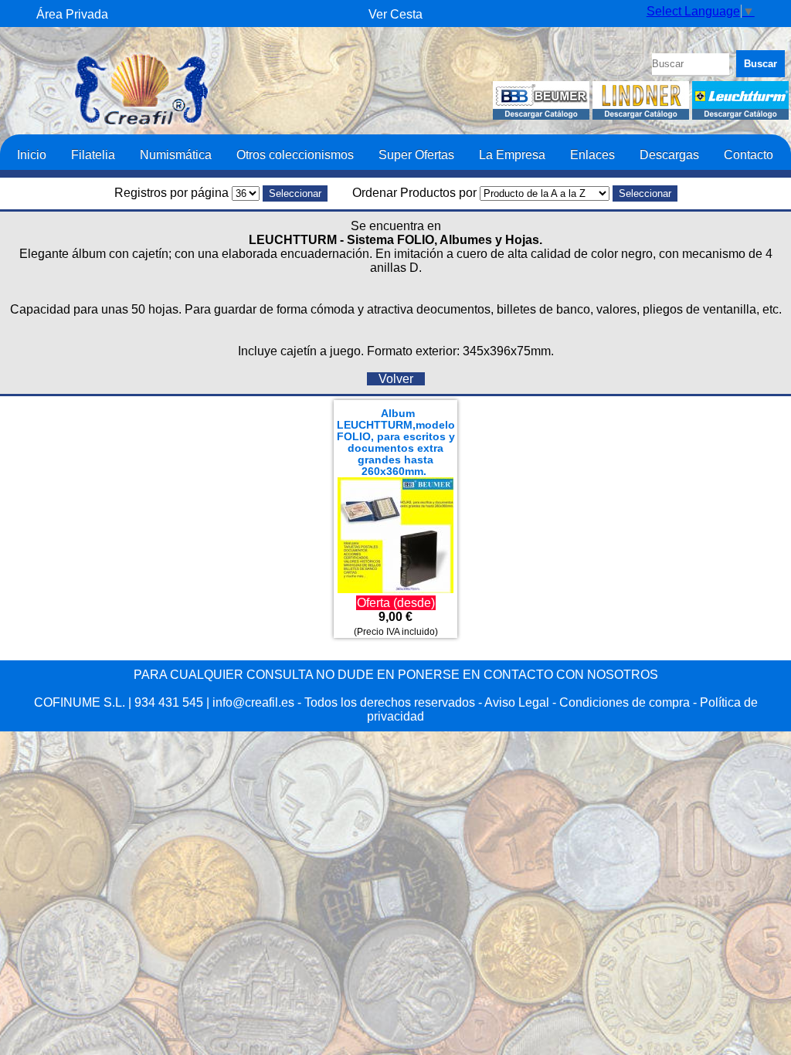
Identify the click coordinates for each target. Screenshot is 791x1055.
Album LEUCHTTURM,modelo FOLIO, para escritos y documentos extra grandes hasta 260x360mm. (396, 442)
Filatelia (93, 154)
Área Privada (72, 14)
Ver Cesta (395, 14)
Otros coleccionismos (295, 154)
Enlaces (592, 154)
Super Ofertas (416, 154)
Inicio (31, 154)
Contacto (748, 154)
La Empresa (512, 154)
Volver (396, 378)
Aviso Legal (516, 702)
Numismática (176, 154)
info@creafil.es (253, 702)
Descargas (669, 154)
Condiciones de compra (624, 702)
